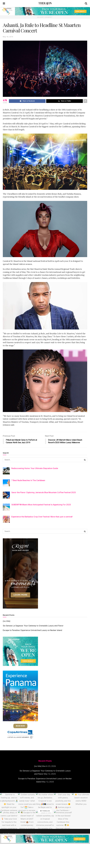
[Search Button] (86, 3)
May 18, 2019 (8, 37)
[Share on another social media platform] (85, 101)
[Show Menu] (4, 3)
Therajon (46, 811)
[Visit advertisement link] (45, 11)
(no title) (6, 621)
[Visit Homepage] (45, 3)
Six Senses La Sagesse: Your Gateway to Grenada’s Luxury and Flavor (33, 625)
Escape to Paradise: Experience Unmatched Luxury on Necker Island (32, 630)
